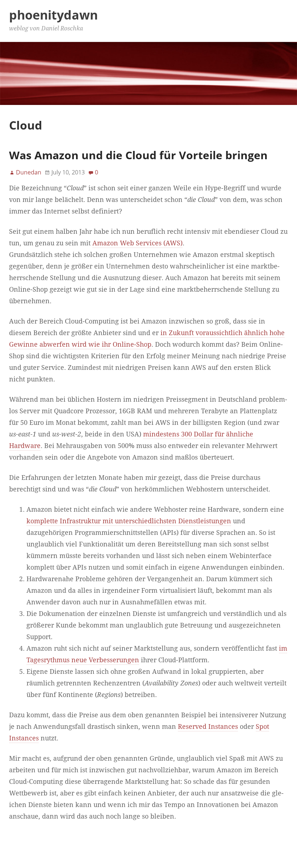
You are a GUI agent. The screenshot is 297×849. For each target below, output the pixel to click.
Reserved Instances (208, 726)
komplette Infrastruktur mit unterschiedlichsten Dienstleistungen (128, 521)
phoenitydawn (53, 15)
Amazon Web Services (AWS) (137, 243)
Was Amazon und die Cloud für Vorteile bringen (138, 155)
